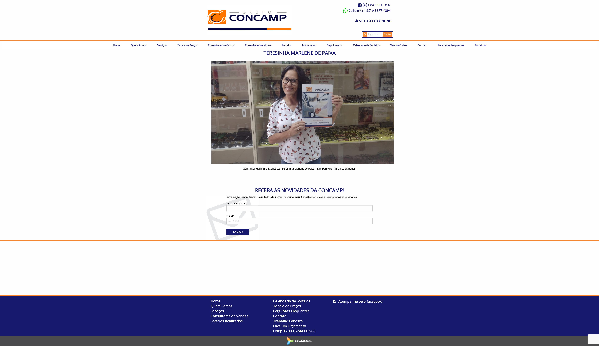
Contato (422, 45)
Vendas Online (398, 45)
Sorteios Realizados (227, 321)
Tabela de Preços (187, 45)
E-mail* (230, 215)
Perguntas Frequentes (451, 45)
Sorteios (287, 45)
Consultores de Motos (258, 45)
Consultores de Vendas (229, 316)
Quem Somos (138, 45)
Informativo (309, 45)
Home (116, 45)
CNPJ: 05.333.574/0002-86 (294, 331)
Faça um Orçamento (289, 326)
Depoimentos (335, 45)
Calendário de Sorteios (366, 45)
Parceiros (480, 45)
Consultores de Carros (221, 45)
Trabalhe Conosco (288, 321)
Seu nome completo (236, 203)
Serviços (162, 45)
